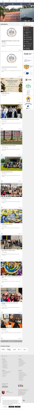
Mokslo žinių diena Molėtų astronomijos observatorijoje (10, 119)
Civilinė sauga (20, 378)
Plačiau (20, 50)
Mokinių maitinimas (28, 37)
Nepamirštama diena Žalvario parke (7, 171)
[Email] (22, 386)
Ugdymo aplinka (4, 361)
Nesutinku (11, 406)
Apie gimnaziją (4, 360)
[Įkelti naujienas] (9, 1)
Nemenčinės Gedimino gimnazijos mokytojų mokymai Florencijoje (10, 303)
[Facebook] (19, 386)
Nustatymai (5, 406)
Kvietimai (5, 95)
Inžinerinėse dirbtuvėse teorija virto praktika (9, 145)
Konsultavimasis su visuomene (22, 374)
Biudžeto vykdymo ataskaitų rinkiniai (6, 371)
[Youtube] (20, 386)
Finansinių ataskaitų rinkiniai (5, 372)
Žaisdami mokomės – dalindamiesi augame (8, 250)
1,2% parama (4, 376)
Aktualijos (5, 200)
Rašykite (3, 386)
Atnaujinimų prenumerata (28, 48)
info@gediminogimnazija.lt (22, 392)
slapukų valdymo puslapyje (8, 404)
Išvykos (5, 121)
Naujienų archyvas (12, 341)
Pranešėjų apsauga (21, 376)
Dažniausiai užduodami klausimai (23, 375)
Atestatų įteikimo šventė (5, 93)
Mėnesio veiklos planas (28, 32)
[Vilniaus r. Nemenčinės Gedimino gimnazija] (3, 1)
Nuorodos (20, 371)
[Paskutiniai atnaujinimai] (16, 1)
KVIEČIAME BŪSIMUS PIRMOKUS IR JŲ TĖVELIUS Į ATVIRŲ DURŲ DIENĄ (10, 41)
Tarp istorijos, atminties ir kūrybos (7, 224)
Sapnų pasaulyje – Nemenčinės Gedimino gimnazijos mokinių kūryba (11, 277)
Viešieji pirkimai (4, 375)
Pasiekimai (27, 41)
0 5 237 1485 (20, 391)
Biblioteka (27, 35)
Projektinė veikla (6, 147)
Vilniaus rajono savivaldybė (9, 392)
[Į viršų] (23, 400)
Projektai (3, 374)
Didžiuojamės (6, 279)
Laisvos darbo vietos (29, 43)
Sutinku (18, 406)
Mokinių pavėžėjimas (29, 39)
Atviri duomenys (21, 380)
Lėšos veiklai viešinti (4, 373)
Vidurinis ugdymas (21, 360)
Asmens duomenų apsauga (22, 373)
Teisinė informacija (21, 379)
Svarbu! (5, 69)
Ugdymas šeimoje (21, 361)
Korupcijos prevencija (21, 377)
